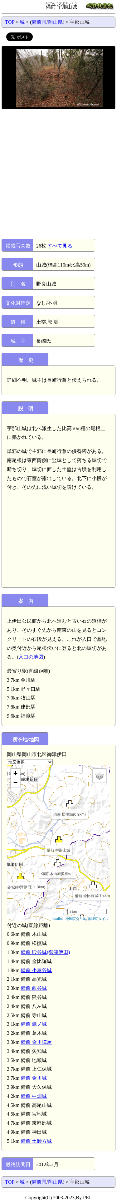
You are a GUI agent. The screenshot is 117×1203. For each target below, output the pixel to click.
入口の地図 (30, 657)
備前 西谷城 (34, 988)
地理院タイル (76, 918)
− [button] (15, 783)
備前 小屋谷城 (36, 970)
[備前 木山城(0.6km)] (57, 863)
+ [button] (15, 773)
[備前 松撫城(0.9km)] (70, 803)
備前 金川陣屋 (36, 1042)
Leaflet (57, 918)
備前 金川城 (34, 1078)
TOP (9, 22)
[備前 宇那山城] (59, 839)
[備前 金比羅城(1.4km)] (93, 885)
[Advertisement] (58, 174)
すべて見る (59, 245)
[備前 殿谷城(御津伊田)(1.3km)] (20, 876)
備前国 (39, 22)
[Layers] (99, 776)
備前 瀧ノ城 (34, 1024)
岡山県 (55, 22)
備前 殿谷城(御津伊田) (45, 952)
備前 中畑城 (34, 1096)
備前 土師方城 (36, 1141)
